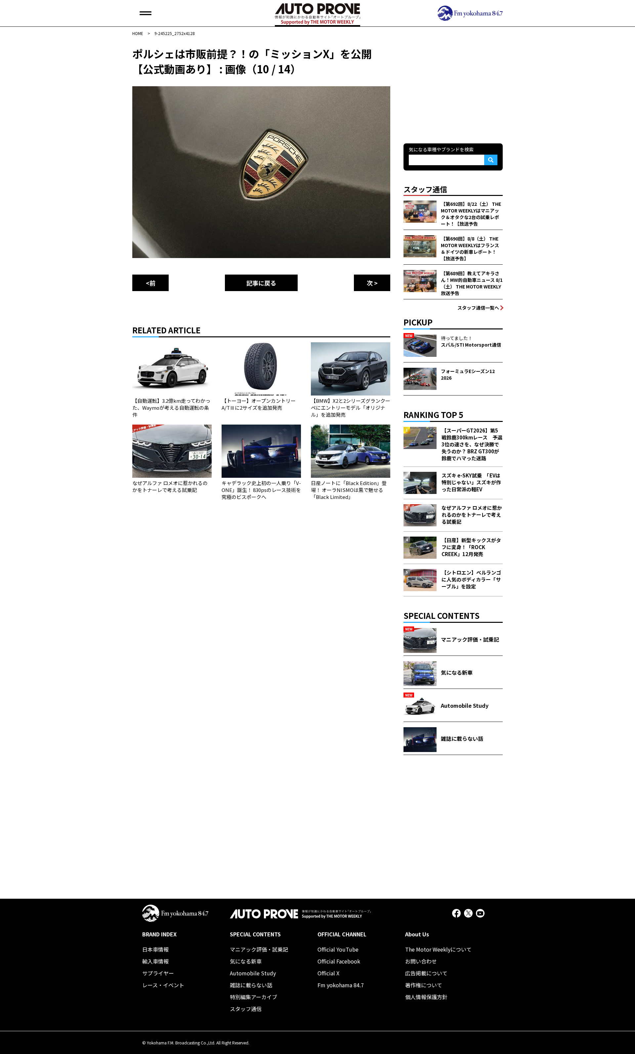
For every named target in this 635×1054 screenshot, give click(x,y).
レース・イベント (163, 985)
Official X (328, 973)
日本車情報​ (155, 949)
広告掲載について (426, 973)
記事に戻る (261, 283)
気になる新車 (246, 961)
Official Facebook (339, 961)
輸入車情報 (155, 961)
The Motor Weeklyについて (438, 949)
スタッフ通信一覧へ (478, 307)
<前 (150, 283)
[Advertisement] (453, 87)
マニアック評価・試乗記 (259, 949)
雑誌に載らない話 (251, 985)
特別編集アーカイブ (253, 997)
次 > (372, 283)
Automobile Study (253, 973)
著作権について (423, 985)
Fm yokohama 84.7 (341, 985)
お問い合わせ (421, 961)
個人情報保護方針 (426, 997)
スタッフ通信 (246, 1009)
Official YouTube (338, 949)
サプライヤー (158, 973)
